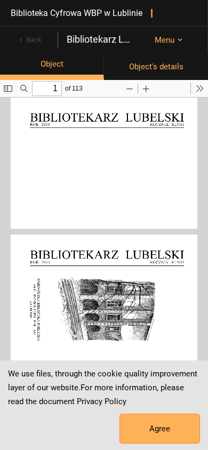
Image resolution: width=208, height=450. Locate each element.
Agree (159, 428)
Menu (164, 40)
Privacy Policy (101, 401)
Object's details (156, 66)
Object (52, 64)
